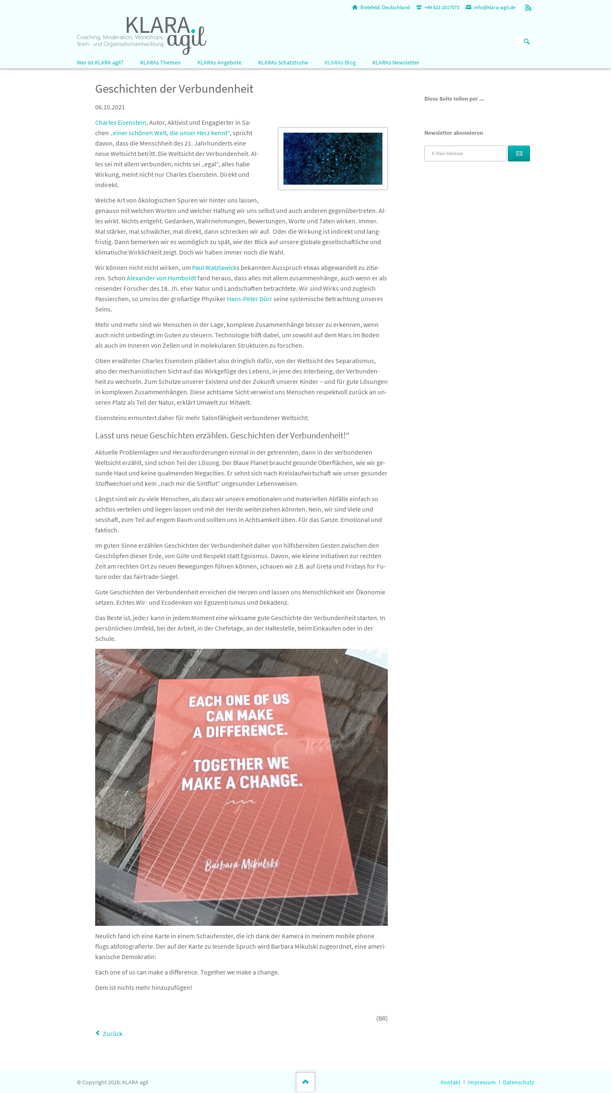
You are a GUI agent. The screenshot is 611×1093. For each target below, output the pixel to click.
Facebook (427, 112)
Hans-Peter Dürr (249, 298)
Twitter (437, 112)
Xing (457, 112)
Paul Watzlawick (214, 267)
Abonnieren (519, 153)
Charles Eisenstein (120, 122)
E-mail (467, 112)
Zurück (113, 1033)
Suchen (526, 42)
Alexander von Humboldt (161, 278)
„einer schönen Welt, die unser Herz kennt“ (170, 133)
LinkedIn (447, 112)
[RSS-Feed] (528, 7)
